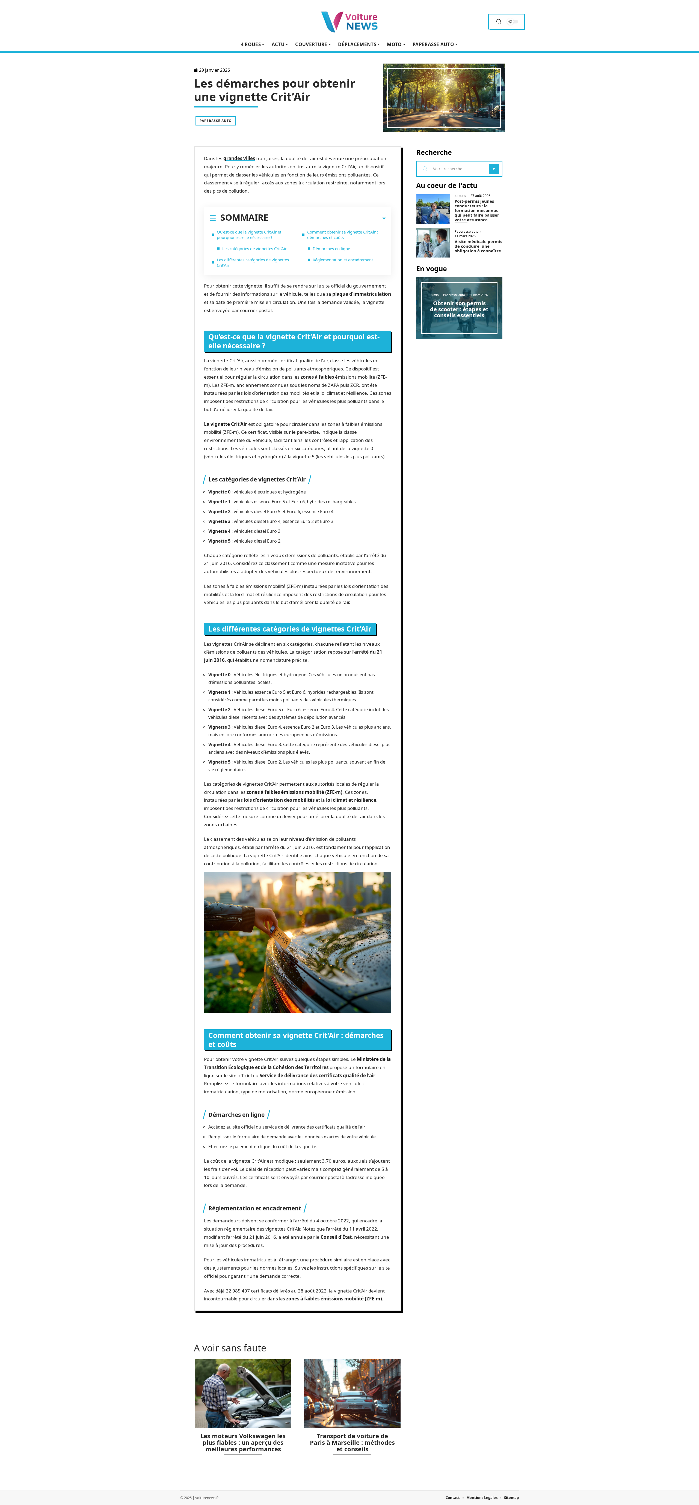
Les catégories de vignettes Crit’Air (254, 248)
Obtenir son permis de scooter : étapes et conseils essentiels (459, 309)
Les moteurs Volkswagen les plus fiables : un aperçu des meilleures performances (243, 1442)
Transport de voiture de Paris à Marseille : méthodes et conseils (352, 1442)
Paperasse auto (216, 120)
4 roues (460, 196)
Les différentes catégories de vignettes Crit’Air (253, 262)
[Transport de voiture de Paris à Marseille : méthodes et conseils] (352, 1394)
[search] (498, 21)
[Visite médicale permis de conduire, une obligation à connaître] (433, 243)
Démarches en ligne (331, 248)
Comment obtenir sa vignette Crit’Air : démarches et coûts (342, 234)
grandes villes (239, 158)
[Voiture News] (349, 21)
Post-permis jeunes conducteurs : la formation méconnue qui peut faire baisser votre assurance (477, 210)
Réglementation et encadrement (343, 259)
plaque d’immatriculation (361, 294)
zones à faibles (317, 377)
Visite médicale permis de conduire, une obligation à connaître (478, 246)
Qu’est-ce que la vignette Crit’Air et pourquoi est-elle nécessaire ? (249, 234)
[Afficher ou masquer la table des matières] (327, 218)
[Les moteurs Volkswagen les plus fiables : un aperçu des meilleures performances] (243, 1394)
